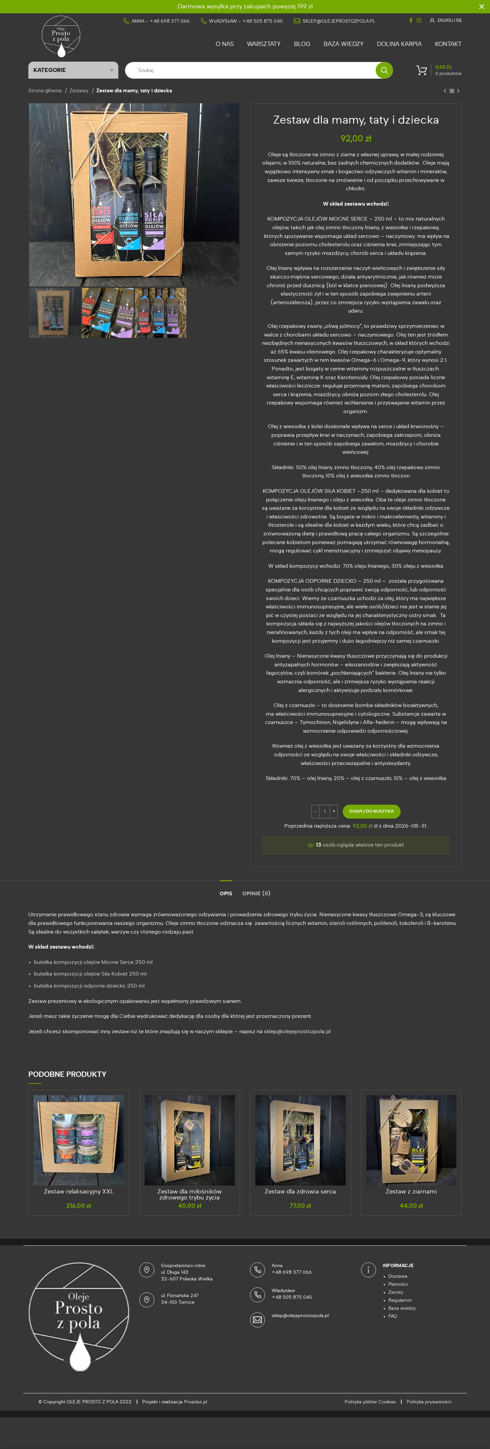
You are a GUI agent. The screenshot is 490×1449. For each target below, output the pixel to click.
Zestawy (79, 90)
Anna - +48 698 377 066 (161, 21)
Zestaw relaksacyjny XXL (79, 1192)
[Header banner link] (235, 6)
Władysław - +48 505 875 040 (246, 21)
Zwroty (395, 1292)
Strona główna (45, 90)
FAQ (392, 1316)
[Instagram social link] (419, 20)
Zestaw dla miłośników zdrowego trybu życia (189, 1195)
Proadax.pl (195, 1402)
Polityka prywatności (429, 1402)
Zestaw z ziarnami (411, 1192)
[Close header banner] (481, 6)
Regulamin (400, 1300)
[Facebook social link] (411, 20)
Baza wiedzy (402, 1308)
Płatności (398, 1284)
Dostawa (397, 1276)
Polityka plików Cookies (370, 1402)
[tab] (226, 890)
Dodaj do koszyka (371, 811)
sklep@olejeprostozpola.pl (339, 21)
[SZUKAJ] (384, 70)
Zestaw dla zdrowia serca (300, 1192)
